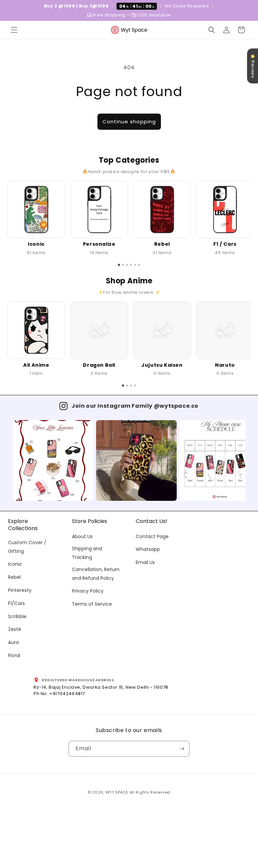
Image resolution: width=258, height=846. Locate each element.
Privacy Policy (87, 591)
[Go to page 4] (131, 265)
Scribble (17, 616)
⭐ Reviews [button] (253, 66)
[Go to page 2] (123, 265)
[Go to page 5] (135, 265)
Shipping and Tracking (87, 552)
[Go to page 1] (119, 265)
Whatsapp (148, 549)
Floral (14, 655)
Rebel (14, 577)
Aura (13, 642)
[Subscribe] (181, 749)
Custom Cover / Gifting (27, 546)
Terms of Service (92, 604)
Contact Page (152, 536)
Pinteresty (20, 590)
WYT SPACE (116, 792)
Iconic (15, 564)
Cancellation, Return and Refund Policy (96, 573)
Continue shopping (129, 121)
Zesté (14, 629)
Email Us (145, 562)
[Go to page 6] (139, 265)
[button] (14, 30)
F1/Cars (16, 603)
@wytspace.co (176, 406)
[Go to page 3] (127, 265)
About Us (82, 536)
